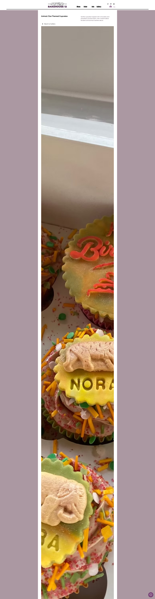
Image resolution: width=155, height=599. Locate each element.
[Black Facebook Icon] (108, 4)
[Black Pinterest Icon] (111, 4)
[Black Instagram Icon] (114, 4)
